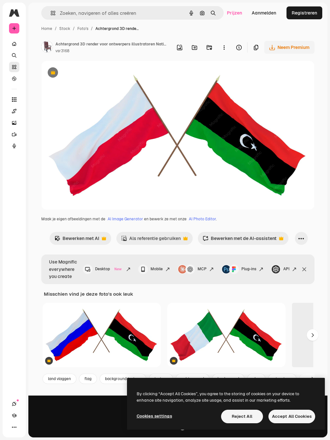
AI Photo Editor (202, 219)
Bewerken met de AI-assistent (240, 240)
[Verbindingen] (14, 404)
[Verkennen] (14, 78)
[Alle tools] (14, 99)
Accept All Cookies (292, 416)
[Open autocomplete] (50, 13)
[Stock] (14, 67)
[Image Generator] (14, 123)
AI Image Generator (125, 219)
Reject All (242, 416)
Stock (64, 28)
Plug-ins (248, 269)
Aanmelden (264, 13)
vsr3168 (62, 50)
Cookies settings (154, 416)
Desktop (108, 269)
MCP (202, 269)
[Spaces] (14, 111)
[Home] (14, 44)
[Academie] (14, 415)
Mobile (156, 269)
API (286, 269)
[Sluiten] (304, 269)
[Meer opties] (224, 47)
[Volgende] (312, 335)
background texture (123, 378)
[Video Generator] (14, 134)
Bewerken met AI (76, 240)
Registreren (304, 13)
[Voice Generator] (14, 146)
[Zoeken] (14, 55)
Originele (83, 73)
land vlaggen (59, 378)
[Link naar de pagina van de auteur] (47, 47)
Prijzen (234, 13)
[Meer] (14, 427)
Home (46, 28)
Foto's (82, 28)
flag (88, 378)
